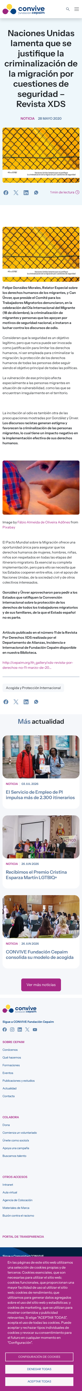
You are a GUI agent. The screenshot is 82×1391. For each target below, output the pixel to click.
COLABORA (11, 1117)
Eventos (8, 1073)
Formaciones (11, 1065)
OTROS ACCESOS (15, 1177)
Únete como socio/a (16, 1140)
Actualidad (9, 1088)
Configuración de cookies (39, 1356)
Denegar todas (39, 1369)
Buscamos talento (14, 1156)
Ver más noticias (41, 984)
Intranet (8, 1185)
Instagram (12, 1029)
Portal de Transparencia (23, 1237)
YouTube (35, 1029)
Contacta (9, 1096)
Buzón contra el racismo (18, 1215)
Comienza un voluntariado (20, 1133)
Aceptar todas (39, 1381)
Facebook (5, 1029)
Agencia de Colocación (17, 1200)
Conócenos (10, 1050)
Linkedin (20, 1029)
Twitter (27, 1029)
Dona (6, 1125)
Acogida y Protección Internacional (33, 688)
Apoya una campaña (16, 1148)
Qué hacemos (12, 1057)
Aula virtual (10, 1192)
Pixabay (9, 527)
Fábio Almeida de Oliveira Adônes (43, 522)
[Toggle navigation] (76, 9)
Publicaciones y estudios (19, 1081)
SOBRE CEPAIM (13, 1042)
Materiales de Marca (16, 1208)
